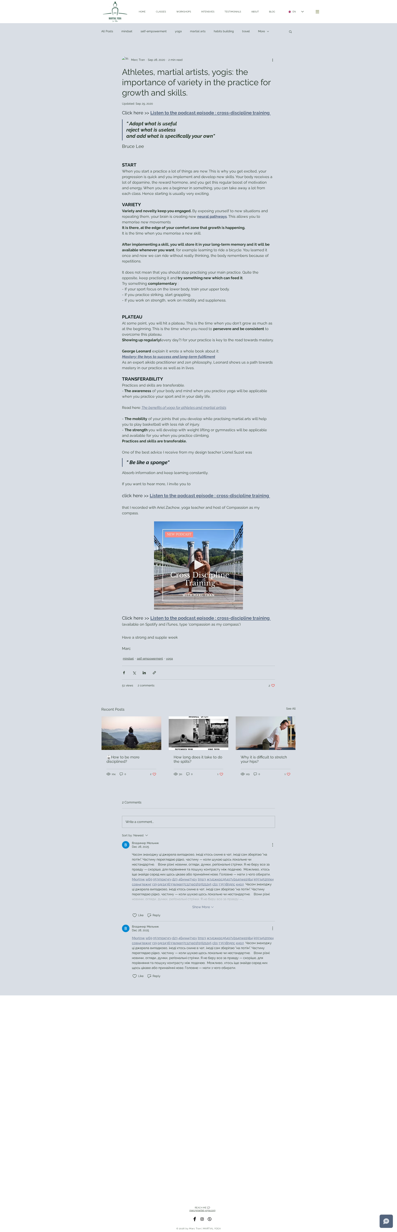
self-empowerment (154, 31)
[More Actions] (272, 844)
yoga (178, 31)
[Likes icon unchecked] (134, 915)
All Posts (107, 31)
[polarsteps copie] (209, 1219)
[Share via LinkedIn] (144, 673)
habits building (224, 31)
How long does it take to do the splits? (198, 759)
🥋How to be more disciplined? (123, 759)
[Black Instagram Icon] (202, 1219)
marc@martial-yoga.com (202, 1210)
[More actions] (272, 59)
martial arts (198, 31)
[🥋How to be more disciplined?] (131, 733)
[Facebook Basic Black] (195, 1219)
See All (291, 708)
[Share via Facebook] (124, 673)
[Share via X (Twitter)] (134, 673)
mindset (126, 31)
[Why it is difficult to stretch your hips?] (265, 733)
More (261, 31)
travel (246, 31)
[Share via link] (154, 673)
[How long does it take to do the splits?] (198, 733)
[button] (317, 12)
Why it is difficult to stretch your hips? (264, 759)
